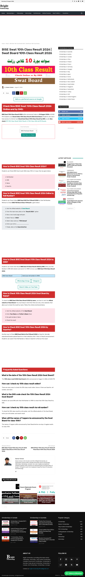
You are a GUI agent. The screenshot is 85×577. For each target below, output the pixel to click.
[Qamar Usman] (3, 87)
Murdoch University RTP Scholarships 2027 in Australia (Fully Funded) (47, 539)
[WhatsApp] (25, 93)
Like (81, 111)
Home (3, 43)
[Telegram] (79, 1)
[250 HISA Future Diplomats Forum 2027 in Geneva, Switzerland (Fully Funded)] (28, 493)
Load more (70, 208)
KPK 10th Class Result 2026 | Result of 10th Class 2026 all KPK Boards (26, 121)
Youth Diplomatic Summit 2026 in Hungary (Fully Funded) (75, 202)
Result (7, 43)
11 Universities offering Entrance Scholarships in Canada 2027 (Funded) (17, 538)
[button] (82, 13)
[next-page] (5, 507)
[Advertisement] (42, 28)
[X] (81, 1)
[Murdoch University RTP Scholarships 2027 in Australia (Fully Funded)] (34, 540)
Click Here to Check (28, 135)
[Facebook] (73, 1)
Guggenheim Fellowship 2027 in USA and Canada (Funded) (10, 501)
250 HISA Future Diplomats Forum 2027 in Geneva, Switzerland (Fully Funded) (28, 500)
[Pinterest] (21, 93)
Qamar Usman (10, 87)
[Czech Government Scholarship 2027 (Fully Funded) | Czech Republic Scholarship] (62, 192)
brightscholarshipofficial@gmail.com (39, 568)
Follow (80, 115)
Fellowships (10, 497)
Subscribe (79, 122)
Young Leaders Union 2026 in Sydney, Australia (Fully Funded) (46, 531)
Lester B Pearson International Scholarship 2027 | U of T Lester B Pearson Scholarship (18, 530)
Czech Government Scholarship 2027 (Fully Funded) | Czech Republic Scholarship (74, 193)
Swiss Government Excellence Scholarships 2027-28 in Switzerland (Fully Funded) (46, 500)
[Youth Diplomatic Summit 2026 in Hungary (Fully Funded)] (62, 201)
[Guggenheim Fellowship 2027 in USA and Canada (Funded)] (10, 493)
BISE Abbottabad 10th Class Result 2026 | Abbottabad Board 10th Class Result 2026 (14, 449)
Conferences (70, 170)
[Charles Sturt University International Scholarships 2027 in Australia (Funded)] (34, 523)
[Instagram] (75, 1)
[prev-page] (3, 507)
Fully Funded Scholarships (74, 179)
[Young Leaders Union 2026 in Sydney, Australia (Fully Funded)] (34, 531)
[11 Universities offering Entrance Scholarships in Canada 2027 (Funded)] (5, 539)
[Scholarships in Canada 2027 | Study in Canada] (5, 523)
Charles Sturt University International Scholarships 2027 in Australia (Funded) (46, 522)
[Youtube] (83, 1)
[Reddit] (60, 565)
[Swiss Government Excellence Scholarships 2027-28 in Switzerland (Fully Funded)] (46, 493)
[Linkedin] (77, 1)
